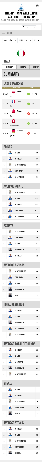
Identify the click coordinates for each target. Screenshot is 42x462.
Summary (9, 67)
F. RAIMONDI (19, 171)
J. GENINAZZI (19, 250)
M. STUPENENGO (20, 165)
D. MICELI (18, 295)
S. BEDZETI (18, 159)
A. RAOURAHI (19, 177)
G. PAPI (17, 153)
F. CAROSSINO (19, 408)
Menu (9, 32)
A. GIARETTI (19, 362)
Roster (23, 67)
